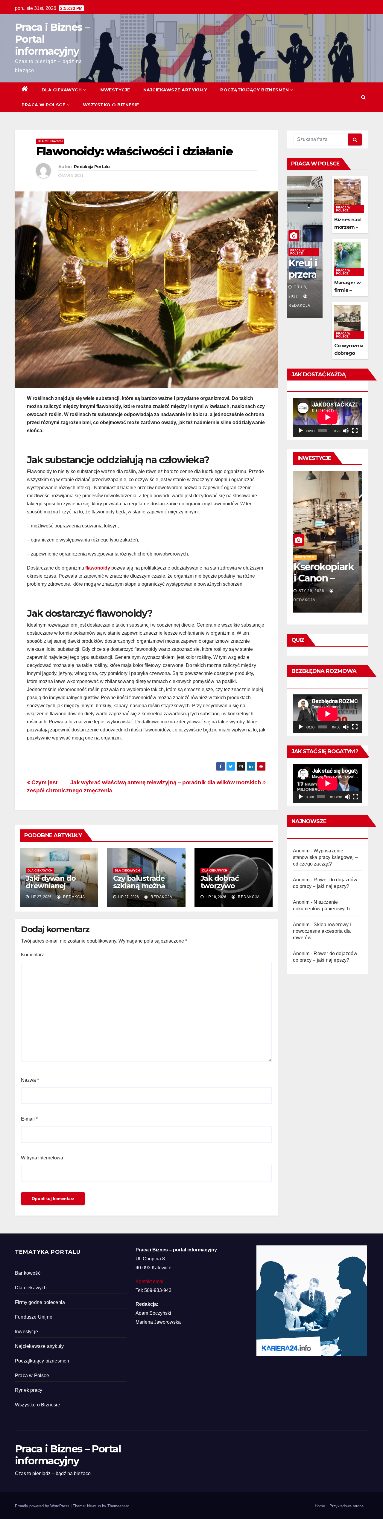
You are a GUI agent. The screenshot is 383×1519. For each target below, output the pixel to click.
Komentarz (32, 954)
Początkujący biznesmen (254, 90)
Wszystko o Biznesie (111, 105)
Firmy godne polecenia (40, 1302)
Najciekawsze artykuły (175, 90)
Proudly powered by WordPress (43, 1506)
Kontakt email (150, 1281)
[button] (363, 97)
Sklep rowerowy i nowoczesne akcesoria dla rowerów (322, 931)
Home (320, 1506)
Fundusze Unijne (33, 1316)
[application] (327, 417)
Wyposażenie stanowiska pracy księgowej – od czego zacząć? (325, 857)
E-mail (29, 1118)
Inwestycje (114, 90)
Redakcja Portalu (92, 166)
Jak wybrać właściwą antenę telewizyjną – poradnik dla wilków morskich (166, 782)
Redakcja (73, 897)
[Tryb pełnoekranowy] (355, 431)
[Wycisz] (346, 431)
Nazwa (30, 1080)
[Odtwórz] (301, 431)
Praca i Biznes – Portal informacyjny (68, 1455)
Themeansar (118, 1506)
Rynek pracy (28, 1390)
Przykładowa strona (346, 1506)
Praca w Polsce (43, 105)
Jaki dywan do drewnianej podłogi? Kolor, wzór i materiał (52, 889)
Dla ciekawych (62, 90)
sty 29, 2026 (314, 591)
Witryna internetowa (42, 1157)
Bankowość (27, 1273)
